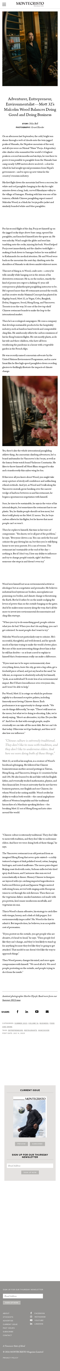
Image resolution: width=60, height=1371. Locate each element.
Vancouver (43, 1030)
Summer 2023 (21, 1023)
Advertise (8, 1321)
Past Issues (9, 1328)
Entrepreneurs (15, 1030)
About (6, 1313)
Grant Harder (37, 127)
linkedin (39, 1324)
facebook (40, 1313)
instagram (40, 1317)
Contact (7, 1335)
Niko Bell (33, 123)
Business (44, 1023)
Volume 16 (33, 1023)
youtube (39, 1320)
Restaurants (30, 1030)
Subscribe (37, 1144)
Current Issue (10, 1324)
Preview (21, 1144)
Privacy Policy (10, 1358)
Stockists (8, 1317)
